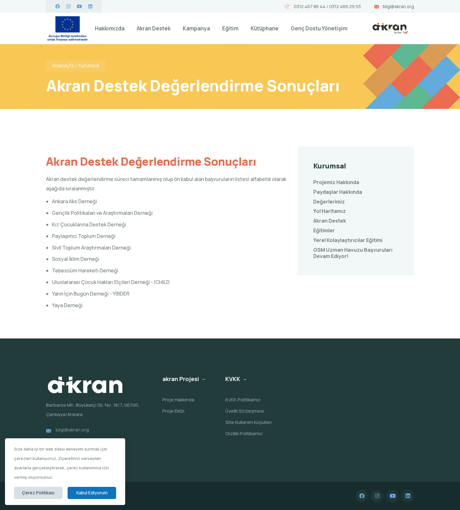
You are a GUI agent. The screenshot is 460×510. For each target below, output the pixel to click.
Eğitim (230, 28)
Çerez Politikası (38, 493)
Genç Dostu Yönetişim (319, 28)
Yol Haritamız (329, 211)
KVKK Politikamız (243, 399)
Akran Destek (154, 28)
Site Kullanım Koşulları (248, 422)
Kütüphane (265, 28)
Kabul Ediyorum (92, 493)
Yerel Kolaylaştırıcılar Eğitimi (347, 240)
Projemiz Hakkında (336, 182)
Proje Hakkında (178, 399)
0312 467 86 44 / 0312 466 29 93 (327, 6)
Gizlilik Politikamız (244, 433)
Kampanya (196, 28)
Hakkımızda (110, 28)
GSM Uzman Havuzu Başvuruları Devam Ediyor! (352, 253)
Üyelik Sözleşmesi (244, 411)
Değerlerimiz (329, 201)
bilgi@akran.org (398, 6)
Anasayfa (63, 65)
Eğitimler (324, 230)
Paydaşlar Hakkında (337, 192)
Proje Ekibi (173, 411)
